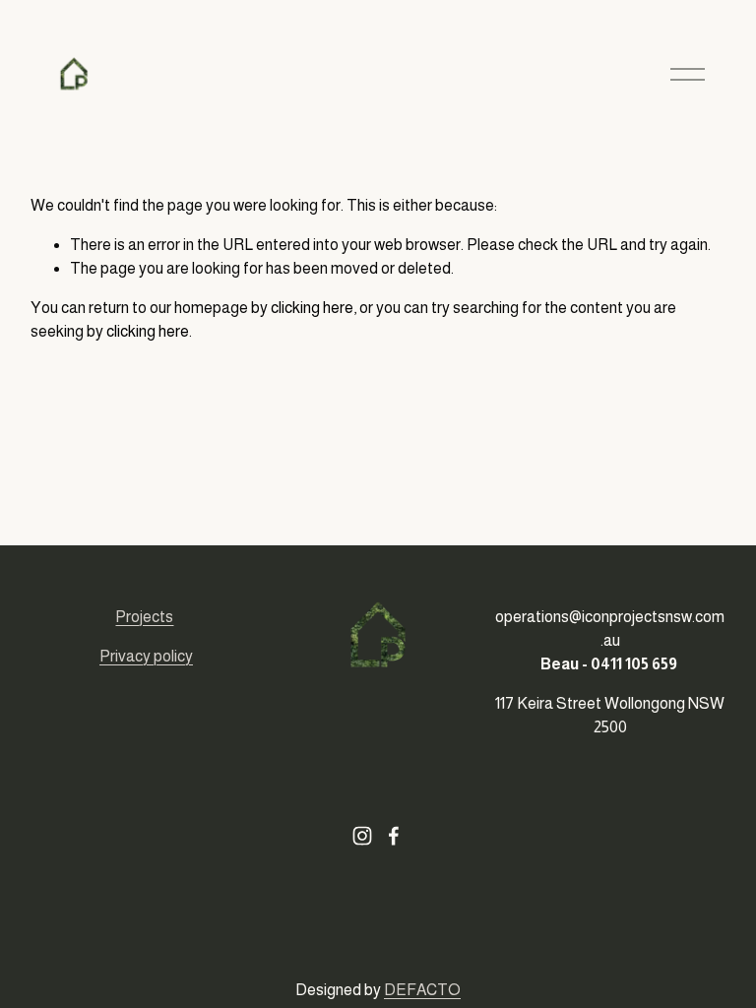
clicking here (312, 307)
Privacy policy (146, 656)
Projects (144, 616)
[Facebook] (394, 836)
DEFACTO (422, 989)
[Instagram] (362, 836)
